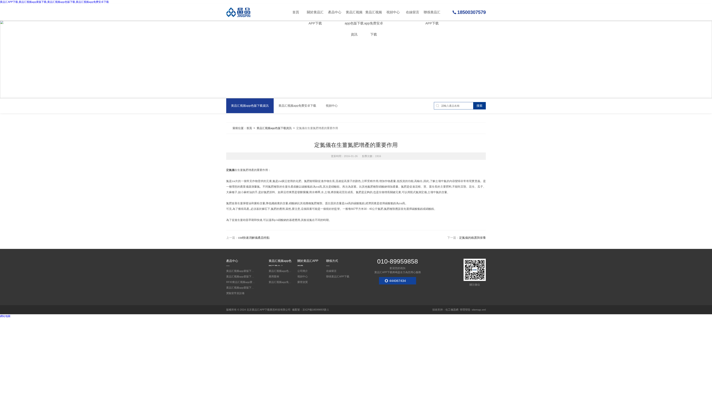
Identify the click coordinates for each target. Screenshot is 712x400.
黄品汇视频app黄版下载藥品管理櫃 (241, 276)
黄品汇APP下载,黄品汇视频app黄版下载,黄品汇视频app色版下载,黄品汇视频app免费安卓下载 (54, 1)
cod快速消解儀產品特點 (254, 237)
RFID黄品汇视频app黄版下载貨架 (241, 282)
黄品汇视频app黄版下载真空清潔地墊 (241, 287)
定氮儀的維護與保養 (472, 237)
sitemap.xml (479, 309)
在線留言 (412, 12)
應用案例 (274, 276)
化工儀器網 (451, 309)
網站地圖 (5, 316)
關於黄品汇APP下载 (315, 15)
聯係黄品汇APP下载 (432, 15)
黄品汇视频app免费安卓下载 (373, 15)
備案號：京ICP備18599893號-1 (310, 309)
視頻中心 (393, 12)
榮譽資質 (302, 282)
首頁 (295, 12)
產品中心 (334, 12)
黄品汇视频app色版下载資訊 (354, 15)
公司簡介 (302, 270)
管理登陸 (465, 309)
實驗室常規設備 (235, 293)
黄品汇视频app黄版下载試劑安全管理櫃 (241, 270)
